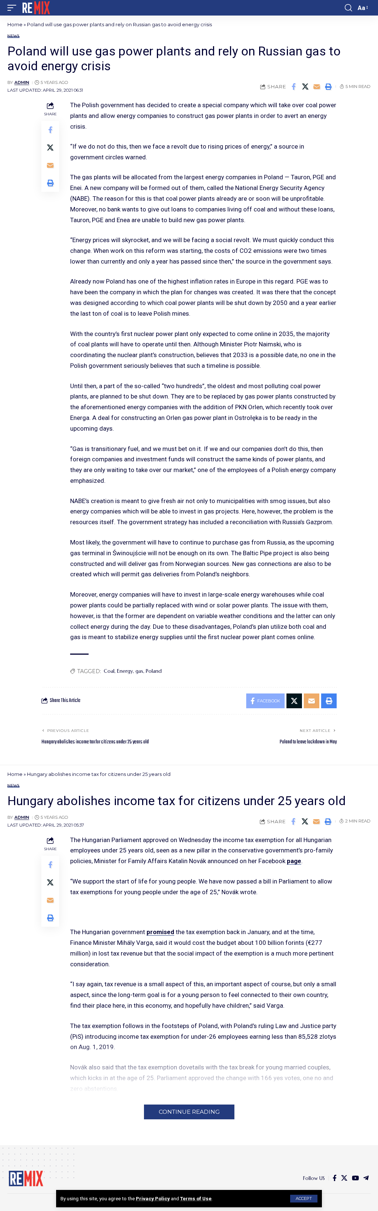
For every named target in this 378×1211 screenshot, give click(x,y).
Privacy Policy (153, 1198)
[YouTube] (355, 1178)
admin (21, 82)
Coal (109, 671)
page (294, 861)
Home (15, 24)
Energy (125, 671)
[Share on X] (305, 86)
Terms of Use (196, 1198)
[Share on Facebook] (294, 86)
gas (139, 671)
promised (160, 932)
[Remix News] (35, 8)
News (13, 36)
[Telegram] (366, 1178)
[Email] (317, 86)
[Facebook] (335, 1178)
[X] (344, 1178)
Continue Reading (189, 1111)
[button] (303, 1198)
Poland (154, 671)
